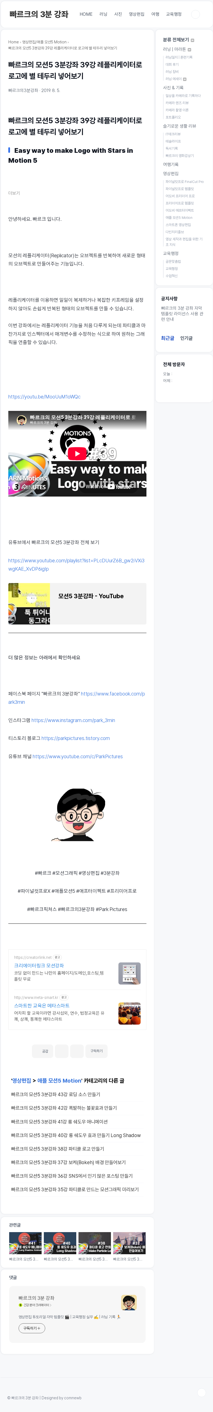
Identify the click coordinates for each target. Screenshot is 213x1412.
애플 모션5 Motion (59, 1080)
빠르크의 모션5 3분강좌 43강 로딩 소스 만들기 (55, 1094)
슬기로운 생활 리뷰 (179, 126)
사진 (118, 14)
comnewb (73, 1398)
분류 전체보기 (176, 40)
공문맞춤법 (173, 261)
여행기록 (171, 164)
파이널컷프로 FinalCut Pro (185, 182)
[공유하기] (62, 1051)
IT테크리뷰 (173, 134)
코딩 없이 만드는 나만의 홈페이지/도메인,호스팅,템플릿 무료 (59, 976)
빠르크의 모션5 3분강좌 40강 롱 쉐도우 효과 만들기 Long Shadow (76, 1135)
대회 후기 (172, 64)
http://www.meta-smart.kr (36, 997)
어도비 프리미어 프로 (180, 196)
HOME (86, 14)
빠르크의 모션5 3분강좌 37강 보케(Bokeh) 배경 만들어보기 (68, 1162)
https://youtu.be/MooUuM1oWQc (44, 397)
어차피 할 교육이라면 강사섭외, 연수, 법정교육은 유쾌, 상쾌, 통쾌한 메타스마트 (59, 1016)
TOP (201, 1392)
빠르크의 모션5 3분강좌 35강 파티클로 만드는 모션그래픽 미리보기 (75, 1189)
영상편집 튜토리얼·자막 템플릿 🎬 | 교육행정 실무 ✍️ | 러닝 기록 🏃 (70, 1317)
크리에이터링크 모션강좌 (39, 966)
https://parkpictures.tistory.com (76, 738)
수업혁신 (172, 276)
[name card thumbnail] (129, 1302)
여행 (155, 14)
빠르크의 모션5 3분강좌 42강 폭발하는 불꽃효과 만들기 (64, 1108)
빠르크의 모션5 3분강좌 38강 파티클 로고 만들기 (57, 1149)
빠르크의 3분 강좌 (39, 14)
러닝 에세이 (174, 79)
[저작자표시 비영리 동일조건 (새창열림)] (115, 1049)
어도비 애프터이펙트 (180, 210)
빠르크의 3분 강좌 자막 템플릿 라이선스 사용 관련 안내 (182, 314)
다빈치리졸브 (175, 232)
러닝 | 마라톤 (175, 49)
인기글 (186, 338)
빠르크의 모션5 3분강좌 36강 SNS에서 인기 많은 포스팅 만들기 (72, 1176)
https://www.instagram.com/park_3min (73, 720)
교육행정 (174, 14)
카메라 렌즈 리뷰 (177, 103)
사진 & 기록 (173, 87)
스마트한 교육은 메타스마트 (42, 1006)
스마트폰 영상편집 (178, 225)
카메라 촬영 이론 (177, 110)
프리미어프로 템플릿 (180, 203)
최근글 (167, 338)
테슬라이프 (173, 141)
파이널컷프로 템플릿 (180, 189)
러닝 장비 (172, 72)
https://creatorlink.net (33, 957)
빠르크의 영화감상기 (180, 156)
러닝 (103, 14)
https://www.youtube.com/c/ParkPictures (78, 756)
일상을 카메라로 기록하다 (183, 96)
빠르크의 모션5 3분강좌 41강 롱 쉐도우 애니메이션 (59, 1122)
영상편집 (136, 14)
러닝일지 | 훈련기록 (179, 57)
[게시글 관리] (77, 1051)
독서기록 (172, 148)
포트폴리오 (173, 117)
